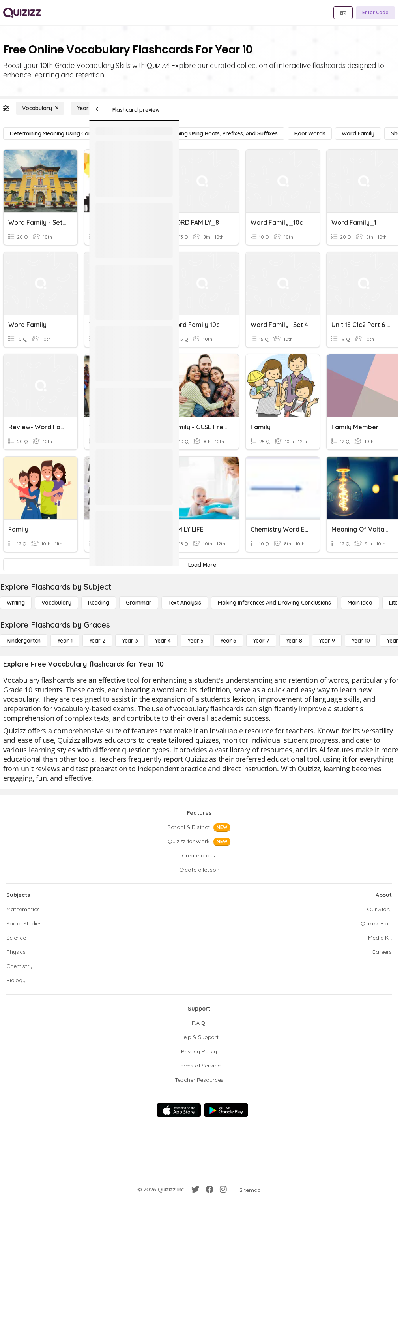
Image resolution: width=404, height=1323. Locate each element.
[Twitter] (195, 1189)
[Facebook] (209, 1189)
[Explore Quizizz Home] (22, 13)
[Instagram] (223, 1189)
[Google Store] (226, 1110)
